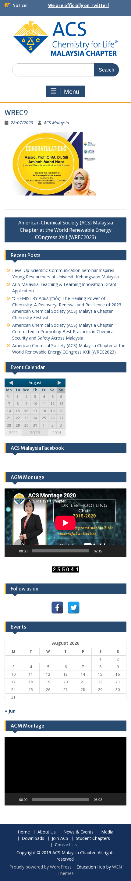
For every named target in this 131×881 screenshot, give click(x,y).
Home (24, 832)
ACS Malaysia (56, 122)
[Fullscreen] (118, 551)
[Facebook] (57, 607)
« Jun (10, 711)
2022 (13, 432)
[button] (65, 771)
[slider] (60, 799)
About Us (46, 832)
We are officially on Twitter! (78, 5)
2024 (56, 432)
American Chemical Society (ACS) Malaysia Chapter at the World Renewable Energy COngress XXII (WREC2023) (65, 230)
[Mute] (109, 551)
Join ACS (60, 838)
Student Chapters (93, 838)
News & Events (78, 832)
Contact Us (66, 845)
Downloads (33, 838)
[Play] (12, 551)
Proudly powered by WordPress (40, 867)
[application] (65, 522)
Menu (71, 91)
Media (107, 832)
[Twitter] (74, 607)
